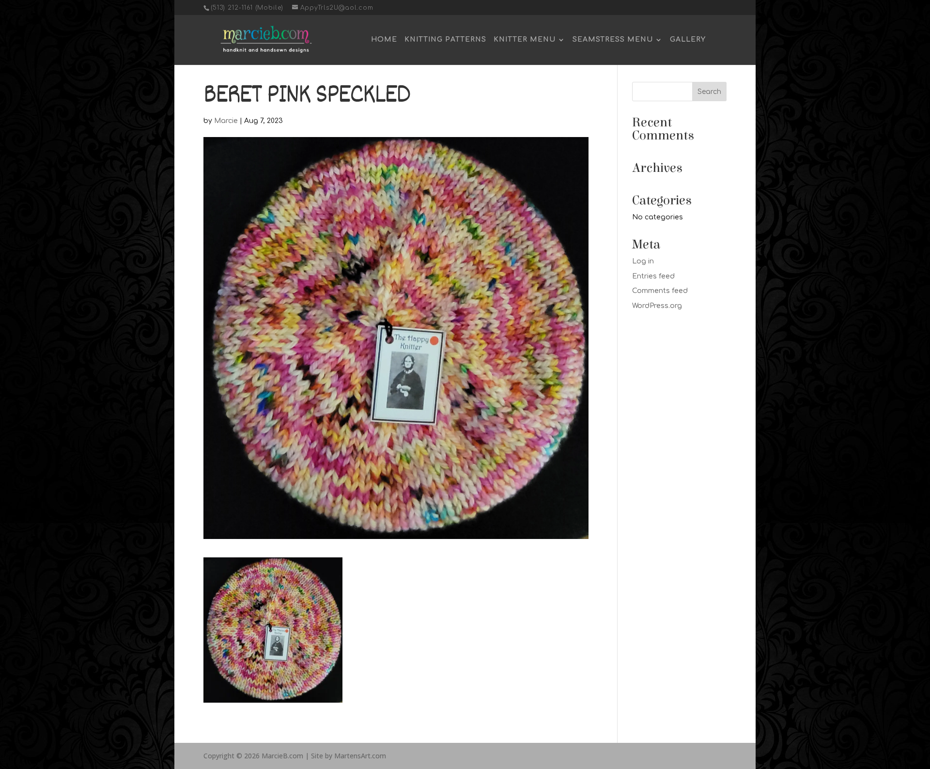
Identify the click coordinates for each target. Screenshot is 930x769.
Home (384, 39)
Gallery (688, 39)
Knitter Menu (525, 39)
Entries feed (653, 276)
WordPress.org (657, 305)
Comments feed (660, 290)
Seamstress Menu (613, 39)
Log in (643, 261)
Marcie (226, 120)
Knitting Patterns (445, 39)
